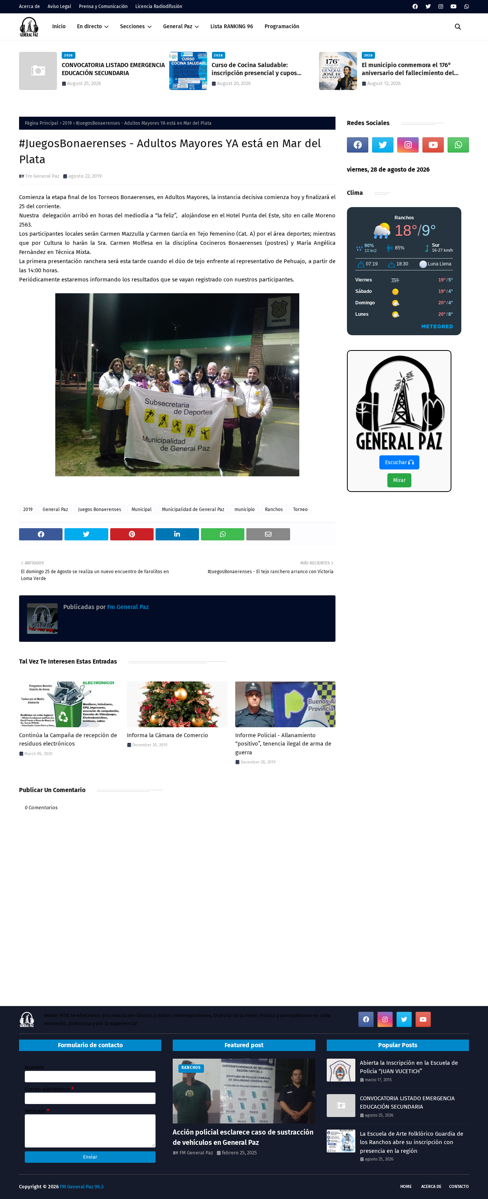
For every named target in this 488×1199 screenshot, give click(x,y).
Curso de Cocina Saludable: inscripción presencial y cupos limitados (254, 69)
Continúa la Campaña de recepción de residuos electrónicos (68, 739)
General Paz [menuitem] (177, 26)
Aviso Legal (59, 6)
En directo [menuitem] (89, 26)
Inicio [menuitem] (59, 26)
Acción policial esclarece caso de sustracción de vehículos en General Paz (243, 1137)
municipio (244, 509)
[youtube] (454, 6)
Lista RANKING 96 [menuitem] (231, 26)
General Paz (55, 509)
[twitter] (428, 6)
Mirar (399, 480)
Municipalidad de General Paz (193, 509)
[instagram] (441, 6)
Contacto (459, 1186)
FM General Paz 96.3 (82, 1186)
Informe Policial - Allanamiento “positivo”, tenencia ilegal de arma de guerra (283, 744)
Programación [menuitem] (282, 26)
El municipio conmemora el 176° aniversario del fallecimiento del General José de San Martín (408, 69)
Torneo (300, 509)
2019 (67, 123)
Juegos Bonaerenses (99, 509)
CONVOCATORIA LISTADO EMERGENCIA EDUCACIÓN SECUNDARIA (113, 69)
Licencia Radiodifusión (158, 6)
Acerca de (29, 6)
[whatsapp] (465, 6)
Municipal (142, 509)
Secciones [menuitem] (132, 26)
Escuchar (396, 462)
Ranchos (274, 509)
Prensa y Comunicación (103, 6)
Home (406, 1186)
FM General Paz (196, 1153)
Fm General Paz (42, 176)
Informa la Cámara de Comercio (167, 735)
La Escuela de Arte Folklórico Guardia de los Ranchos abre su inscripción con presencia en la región (411, 1142)
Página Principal (41, 123)
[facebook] (415, 6)
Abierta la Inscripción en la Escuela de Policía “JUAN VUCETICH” (409, 1067)
